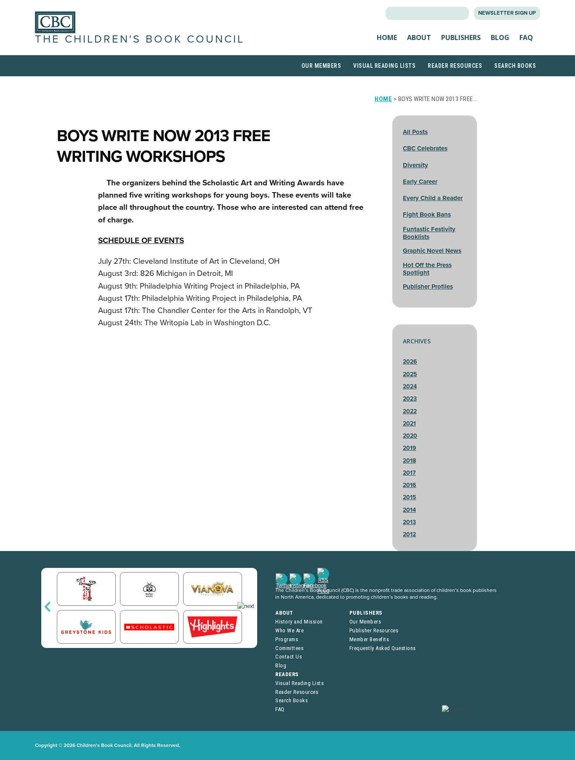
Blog (500, 37)
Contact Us (288, 656)
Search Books (515, 65)
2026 (410, 361)
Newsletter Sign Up (507, 13)
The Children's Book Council (140, 39)
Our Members (321, 65)
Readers (287, 674)
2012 (409, 534)
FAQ (526, 37)
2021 (409, 423)
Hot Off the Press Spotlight (427, 268)
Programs (286, 639)
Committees (289, 648)
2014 (409, 510)
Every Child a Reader (433, 198)
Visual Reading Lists (384, 65)
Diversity (415, 165)
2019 (409, 448)
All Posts (415, 132)
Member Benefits (369, 639)
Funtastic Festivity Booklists (429, 233)
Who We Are (289, 630)
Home (387, 37)
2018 (409, 460)
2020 (410, 435)
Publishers (461, 37)
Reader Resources (455, 65)
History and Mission (299, 621)
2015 (409, 497)
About (419, 37)
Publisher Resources (374, 630)
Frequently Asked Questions (382, 648)
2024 (410, 386)
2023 (410, 398)
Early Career (420, 181)
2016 (409, 485)
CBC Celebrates (425, 148)
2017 (409, 472)
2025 (410, 374)
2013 (409, 522)
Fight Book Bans (427, 214)
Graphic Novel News (432, 250)
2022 (410, 411)
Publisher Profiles (428, 286)
